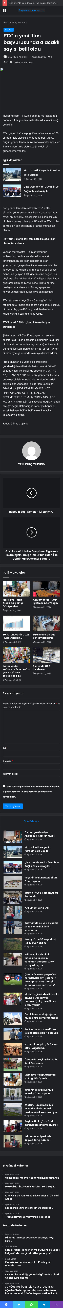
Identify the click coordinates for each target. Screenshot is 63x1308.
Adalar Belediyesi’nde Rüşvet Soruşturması (38, 1138)
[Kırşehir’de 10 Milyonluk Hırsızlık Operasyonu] (13, 1094)
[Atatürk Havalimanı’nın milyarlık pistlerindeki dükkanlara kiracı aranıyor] (13, 1109)
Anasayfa (11, 22)
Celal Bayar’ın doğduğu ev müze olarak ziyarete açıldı (41, 1015)
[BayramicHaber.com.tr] (31, 10)
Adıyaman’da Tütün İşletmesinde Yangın (45, 601)
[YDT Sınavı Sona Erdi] (13, 912)
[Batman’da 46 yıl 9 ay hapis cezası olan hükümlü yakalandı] (13, 927)
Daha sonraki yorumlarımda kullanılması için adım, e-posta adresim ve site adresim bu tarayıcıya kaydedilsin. (31, 791)
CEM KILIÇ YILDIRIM (17, 57)
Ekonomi (22, 22)
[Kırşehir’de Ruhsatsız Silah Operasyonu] (13, 882)
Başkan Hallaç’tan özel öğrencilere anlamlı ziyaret (41, 1123)
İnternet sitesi (10, 773)
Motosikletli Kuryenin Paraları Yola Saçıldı (37, 849)
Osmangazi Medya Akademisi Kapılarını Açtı (40, 834)
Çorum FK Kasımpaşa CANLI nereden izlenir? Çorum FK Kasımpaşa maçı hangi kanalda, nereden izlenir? (41, 980)
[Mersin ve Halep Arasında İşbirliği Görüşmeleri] (16, 589)
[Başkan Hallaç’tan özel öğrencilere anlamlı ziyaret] (13, 1126)
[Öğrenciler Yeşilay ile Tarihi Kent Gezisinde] (13, 1064)
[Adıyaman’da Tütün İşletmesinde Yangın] (46, 589)
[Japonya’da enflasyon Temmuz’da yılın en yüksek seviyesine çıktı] (16, 655)
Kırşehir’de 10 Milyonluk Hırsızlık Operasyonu (39, 1091)
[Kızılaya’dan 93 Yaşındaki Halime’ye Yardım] (13, 944)
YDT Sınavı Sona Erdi (37, 908)
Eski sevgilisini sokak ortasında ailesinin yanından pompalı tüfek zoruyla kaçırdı (39, 960)
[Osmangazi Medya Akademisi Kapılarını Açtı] (13, 837)
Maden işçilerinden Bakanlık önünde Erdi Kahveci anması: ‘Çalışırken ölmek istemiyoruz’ (42, 1000)
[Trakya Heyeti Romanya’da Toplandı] (13, 897)
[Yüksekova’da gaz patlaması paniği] (46, 623)
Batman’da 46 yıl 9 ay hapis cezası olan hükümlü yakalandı (41, 926)
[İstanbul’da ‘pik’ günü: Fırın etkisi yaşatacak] (13, 1049)
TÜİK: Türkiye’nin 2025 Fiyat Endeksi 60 (16, 636)
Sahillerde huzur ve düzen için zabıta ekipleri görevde (41, 1031)
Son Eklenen (31, 821)
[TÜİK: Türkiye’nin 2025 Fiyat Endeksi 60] (16, 623)
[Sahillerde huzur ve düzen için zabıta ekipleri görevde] (13, 1034)
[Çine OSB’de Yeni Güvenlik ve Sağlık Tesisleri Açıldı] (12, 191)
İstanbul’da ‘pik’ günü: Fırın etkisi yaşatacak (41, 1046)
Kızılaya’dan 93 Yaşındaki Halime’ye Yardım (40, 941)
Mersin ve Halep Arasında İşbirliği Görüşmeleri (13, 603)
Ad (5, 748)
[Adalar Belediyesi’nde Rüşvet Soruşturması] (13, 1141)
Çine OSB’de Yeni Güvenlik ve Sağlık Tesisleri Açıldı (35, 3)
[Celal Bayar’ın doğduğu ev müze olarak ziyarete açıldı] (13, 1018)
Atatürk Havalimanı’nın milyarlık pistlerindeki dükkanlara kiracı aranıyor (41, 1108)
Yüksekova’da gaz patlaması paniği (44, 636)
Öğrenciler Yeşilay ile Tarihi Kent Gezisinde (41, 1061)
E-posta (8, 761)
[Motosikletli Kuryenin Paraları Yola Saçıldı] (12, 174)
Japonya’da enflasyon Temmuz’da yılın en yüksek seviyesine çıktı (16, 670)
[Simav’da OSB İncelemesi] (46, 655)
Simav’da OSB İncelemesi (41, 667)
